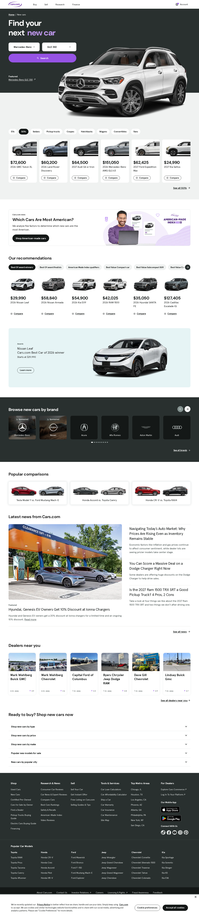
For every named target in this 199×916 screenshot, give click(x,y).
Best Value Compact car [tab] (118, 267)
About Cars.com (44, 892)
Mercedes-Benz (22, 435)
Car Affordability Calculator (114, 794)
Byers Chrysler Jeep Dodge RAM (113, 679)
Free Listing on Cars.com (83, 799)
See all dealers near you (174, 700)
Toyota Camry (17, 872)
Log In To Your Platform (172, 794)
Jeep (103, 852)
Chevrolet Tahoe (140, 872)
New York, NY (137, 820)
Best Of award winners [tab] (22, 267)
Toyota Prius (16, 862)
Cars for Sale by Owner (22, 804)
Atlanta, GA (136, 810)
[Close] (195, 896)
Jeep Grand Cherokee (112, 862)
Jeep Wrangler (108, 857)
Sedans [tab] (36, 131)
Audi (177, 435)
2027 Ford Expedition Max (144, 168)
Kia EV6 (165, 878)
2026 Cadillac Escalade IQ (171, 304)
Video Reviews (48, 820)
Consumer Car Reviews (52, 789)
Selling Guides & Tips (80, 804)
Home (11, 14)
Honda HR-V (47, 878)
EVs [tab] (12, 131)
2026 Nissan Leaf (19, 302)
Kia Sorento (167, 862)
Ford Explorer (77, 878)
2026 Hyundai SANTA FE (144, 304)
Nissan (53, 435)
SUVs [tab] (23, 131)
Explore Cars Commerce (173, 789)
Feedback (157, 892)
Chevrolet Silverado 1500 (143, 862)
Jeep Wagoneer (109, 867)
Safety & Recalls (48, 810)
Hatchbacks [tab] (87, 131)
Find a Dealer (17, 810)
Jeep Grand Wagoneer (112, 872)
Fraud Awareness (140, 892)
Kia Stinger (167, 867)
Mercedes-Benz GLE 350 (21, 79)
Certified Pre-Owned (21, 799)
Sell (46, 4)
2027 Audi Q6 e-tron (83, 166)
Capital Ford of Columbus (82, 677)
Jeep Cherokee (108, 878)
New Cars (15, 794)
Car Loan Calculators (111, 789)
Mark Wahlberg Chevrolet (52, 677)
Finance (76, 4)
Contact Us (61, 892)
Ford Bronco (77, 862)
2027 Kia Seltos (172, 166)
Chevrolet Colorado (141, 878)
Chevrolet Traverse (141, 867)
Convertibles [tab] (120, 131)
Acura (84, 435)
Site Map (105, 820)
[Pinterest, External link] (186, 832)
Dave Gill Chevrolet (141, 677)
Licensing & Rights (116, 892)
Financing (15, 828)
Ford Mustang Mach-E (82, 872)
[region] (99, 905)
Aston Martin (146, 435)
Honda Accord (47, 867)
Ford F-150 (76, 867)
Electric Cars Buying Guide (23, 823)
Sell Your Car (77, 789)
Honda (44, 852)
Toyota (14, 852)
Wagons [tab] (103, 131)
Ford (73, 852)
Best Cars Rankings (50, 804)
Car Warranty (107, 804)
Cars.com (123, 904)
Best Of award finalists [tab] (50, 267)
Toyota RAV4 (16, 857)
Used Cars (16, 789)
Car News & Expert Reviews (54, 794)
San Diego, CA (137, 825)
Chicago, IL (136, 789)
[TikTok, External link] (163, 832)
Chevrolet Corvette (141, 857)
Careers (99, 892)
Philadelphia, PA (138, 815)
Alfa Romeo (115, 435)
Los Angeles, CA (138, 799)
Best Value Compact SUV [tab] (183, 267)
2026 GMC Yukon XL (21, 166)
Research (60, 4)
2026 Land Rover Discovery (50, 168)
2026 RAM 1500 (111, 302)
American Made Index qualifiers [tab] (83, 267)
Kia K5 (165, 872)
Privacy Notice (43, 904)
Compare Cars (48, 799)
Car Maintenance (109, 815)
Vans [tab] (135, 131)
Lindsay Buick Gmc (175, 677)
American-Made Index (51, 815)
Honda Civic (46, 862)
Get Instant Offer (79, 794)
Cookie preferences (147, 907)
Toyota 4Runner (18, 878)
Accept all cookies (175, 907)
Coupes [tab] (70, 131)
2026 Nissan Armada (52, 302)
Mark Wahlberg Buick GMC (21, 677)
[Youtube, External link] (174, 832)
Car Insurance (107, 810)
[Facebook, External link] (169, 832)
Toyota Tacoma (18, 867)
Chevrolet (136, 852)
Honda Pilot (46, 872)
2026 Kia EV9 (79, 302)
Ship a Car (106, 799)
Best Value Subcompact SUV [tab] (150, 267)
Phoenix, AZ (136, 804)
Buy (35, 4)
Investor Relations (80, 892)
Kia (163, 852)
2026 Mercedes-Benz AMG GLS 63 (114, 168)
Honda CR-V (47, 857)
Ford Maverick (78, 857)
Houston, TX (137, 794)
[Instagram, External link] (180, 832)
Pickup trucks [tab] (53, 131)
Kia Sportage (168, 857)
